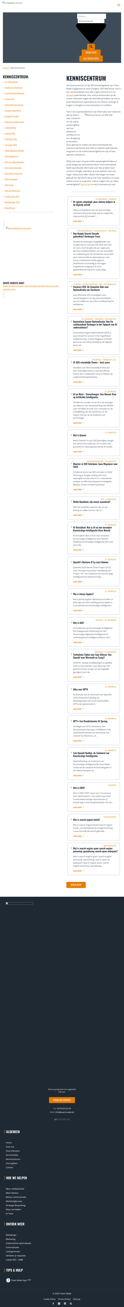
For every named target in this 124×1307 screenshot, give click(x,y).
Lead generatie (13, 1251)
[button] (62, 1100)
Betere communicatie (16, 1197)
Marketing (99, 318)
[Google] (71, 1303)
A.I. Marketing (11, 81)
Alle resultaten (91, 58)
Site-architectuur (12, 190)
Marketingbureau (14, 1201)
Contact (9, 1167)
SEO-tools (9, 185)
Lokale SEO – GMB (14, 1259)
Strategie (112, 199)
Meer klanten (12, 1192)
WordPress (10, 207)
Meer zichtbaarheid (15, 1188)
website (70, 95)
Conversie (9, 99)
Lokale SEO (10, 133)
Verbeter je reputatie (16, 1255)
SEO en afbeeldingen (14, 162)
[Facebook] (53, 1303)
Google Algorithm (13, 110)
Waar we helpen (13, 1209)
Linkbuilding (10, 127)
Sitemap (76, 1299)
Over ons (10, 1146)
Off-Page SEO (11, 139)
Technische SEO (12, 196)
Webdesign (11, 1235)
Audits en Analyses (13, 87)
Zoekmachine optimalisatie (18, 1243)
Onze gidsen (11, 1163)
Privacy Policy (64, 1299)
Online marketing (90, 284)
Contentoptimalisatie (14, 93)
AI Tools (9, 1213)
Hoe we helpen (16, 1177)
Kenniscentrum (100, 230)
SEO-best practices (13, 173)
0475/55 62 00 (64, 1108)
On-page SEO (11, 144)
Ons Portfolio (12, 1155)
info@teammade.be (64, 1112)
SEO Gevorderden (13, 167)
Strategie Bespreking (15, 1205)
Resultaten (91, 52)
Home (6, 67)
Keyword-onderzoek (14, 121)
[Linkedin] (65, 1303)
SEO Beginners (12, 156)
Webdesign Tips (12, 202)
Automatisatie (12, 1247)
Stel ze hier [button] (86, 184)
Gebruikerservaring (14, 104)
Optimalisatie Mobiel (14, 150)
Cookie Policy (50, 1299)
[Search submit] (91, 47)
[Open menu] (119, 5)
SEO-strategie (11, 179)
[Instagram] (59, 1303)
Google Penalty (12, 116)
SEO (111, 91)
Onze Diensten (13, 1150)
